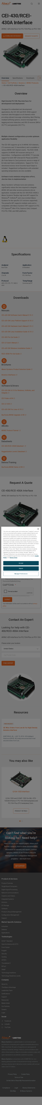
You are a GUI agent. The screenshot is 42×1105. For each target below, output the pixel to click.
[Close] (38, 529)
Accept (21, 563)
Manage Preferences (21, 573)
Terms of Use (13, 557)
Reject (21, 568)
